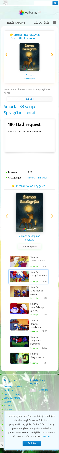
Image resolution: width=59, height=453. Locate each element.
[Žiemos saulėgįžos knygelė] (29, 70)
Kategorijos (14, 177)
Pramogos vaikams (14, 386)
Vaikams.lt (9, 89)
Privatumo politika (25, 450)
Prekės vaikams (15, 22)
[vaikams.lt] (29, 13)
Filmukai (21, 89)
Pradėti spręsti (30, 246)
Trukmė (12, 172)
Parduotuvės (10, 389)
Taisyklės (40, 450)
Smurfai (31, 89)
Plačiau (46, 436)
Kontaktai (43, 389)
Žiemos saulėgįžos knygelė (29, 77)
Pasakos (8, 405)
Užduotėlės (41, 22)
